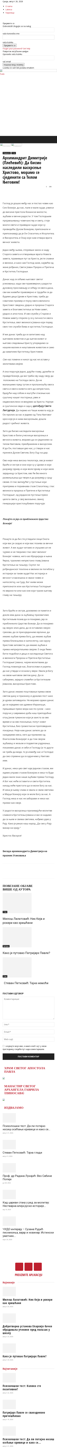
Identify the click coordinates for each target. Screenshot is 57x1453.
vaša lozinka (8, 42)
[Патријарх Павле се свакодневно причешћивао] (28, 1404)
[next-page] (5, 989)
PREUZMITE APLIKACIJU (28, 1275)
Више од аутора (17, 889)
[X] (6, 17)
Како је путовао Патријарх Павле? (26, 953)
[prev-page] (3, 989)
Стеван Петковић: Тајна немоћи (25, 983)
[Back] (3, 20)
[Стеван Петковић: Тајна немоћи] (28, 967)
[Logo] (5, 145)
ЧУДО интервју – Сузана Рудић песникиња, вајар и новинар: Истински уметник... (28, 1233)
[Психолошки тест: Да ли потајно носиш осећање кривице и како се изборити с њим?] (28, 1118)
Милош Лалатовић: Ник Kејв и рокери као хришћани (27, 1301)
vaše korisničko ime (11, 33)
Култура (6, 946)
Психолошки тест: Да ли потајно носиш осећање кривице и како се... (26, 1127)
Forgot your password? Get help (16, 48)
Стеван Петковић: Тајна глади (22, 1152)
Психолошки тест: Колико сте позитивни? (22, 1387)
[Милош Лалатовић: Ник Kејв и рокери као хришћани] (28, 903)
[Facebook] (4, 17)
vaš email (7, 61)
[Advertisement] (28, 106)
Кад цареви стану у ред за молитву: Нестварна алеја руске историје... (26, 1204)
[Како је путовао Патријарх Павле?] (28, 937)
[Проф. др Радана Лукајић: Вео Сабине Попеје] (28, 1168)
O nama (8, 6)
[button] (4, 139)
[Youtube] (7, 17)
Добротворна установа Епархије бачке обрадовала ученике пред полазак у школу (27, 1329)
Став (4, 912)
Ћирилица (9, 12)
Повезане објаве (18, 886)
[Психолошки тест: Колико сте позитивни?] (28, 1377)
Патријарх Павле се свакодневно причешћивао (24, 1414)
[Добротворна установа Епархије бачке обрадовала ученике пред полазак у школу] (28, 1318)
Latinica (8, 9)
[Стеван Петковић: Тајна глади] (28, 1144)
